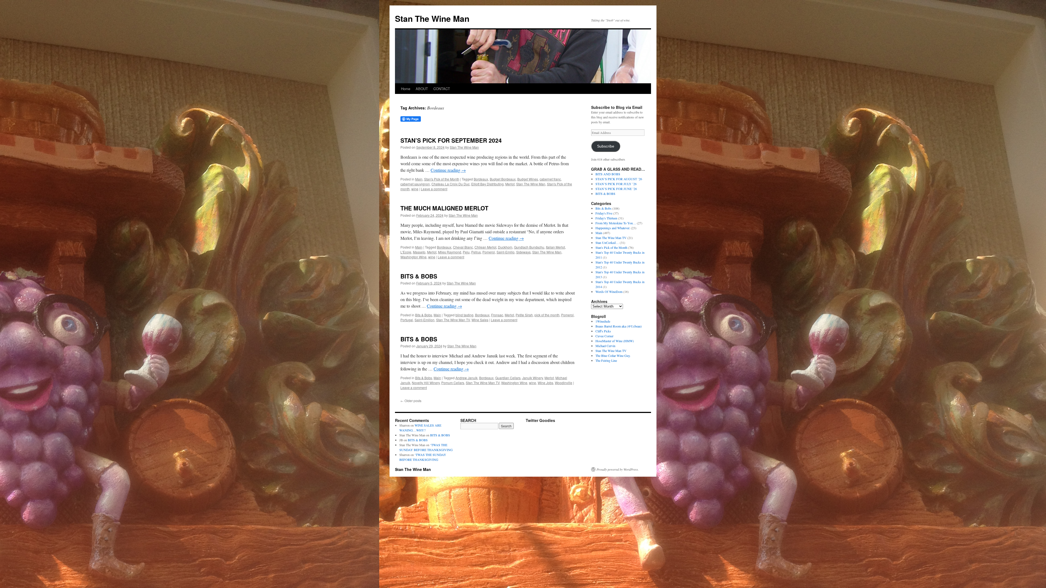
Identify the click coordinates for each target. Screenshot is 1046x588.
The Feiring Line (606, 360)
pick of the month (547, 315)
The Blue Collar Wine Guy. (613, 355)
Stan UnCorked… (607, 242)
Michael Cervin (605, 346)
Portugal (406, 319)
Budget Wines (527, 179)
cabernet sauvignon (415, 184)
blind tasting (464, 315)
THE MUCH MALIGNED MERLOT (444, 208)
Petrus (476, 252)
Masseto (419, 252)
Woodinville (563, 382)
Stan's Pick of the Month (441, 179)
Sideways (523, 252)
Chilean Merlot (485, 247)
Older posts (410, 400)
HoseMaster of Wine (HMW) (614, 341)
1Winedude (602, 321)
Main (418, 179)
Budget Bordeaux (503, 179)
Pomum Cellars (452, 382)
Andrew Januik (466, 377)
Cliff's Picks (603, 331)
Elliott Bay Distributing (487, 184)
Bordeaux (481, 179)
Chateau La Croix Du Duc (450, 184)
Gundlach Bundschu (529, 247)
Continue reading (448, 170)
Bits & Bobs (423, 315)
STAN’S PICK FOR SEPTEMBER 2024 (451, 140)
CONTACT (441, 88)
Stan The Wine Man (432, 18)
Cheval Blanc (463, 247)
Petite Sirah (524, 315)
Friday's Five (603, 213)
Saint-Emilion (424, 319)
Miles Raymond (449, 252)
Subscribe (605, 146)
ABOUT (422, 88)
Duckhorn (505, 247)
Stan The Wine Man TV (453, 319)
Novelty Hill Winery (426, 382)
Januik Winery (532, 377)
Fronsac (497, 315)
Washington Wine (413, 257)
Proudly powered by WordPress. (618, 469)
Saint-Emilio (506, 252)
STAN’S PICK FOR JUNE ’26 (616, 188)
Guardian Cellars (508, 377)
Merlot (510, 184)
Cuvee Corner (604, 336)
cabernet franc (550, 179)
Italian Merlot (555, 247)
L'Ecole (405, 252)
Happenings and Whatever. (612, 228)
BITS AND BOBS (607, 174)
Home (405, 88)
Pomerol (488, 252)
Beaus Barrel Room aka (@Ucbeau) (618, 326)
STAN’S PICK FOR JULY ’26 (616, 184)
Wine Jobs (545, 382)
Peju (466, 252)
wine (414, 188)
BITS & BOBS (418, 276)
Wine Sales (480, 319)
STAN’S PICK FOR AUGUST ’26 (618, 179)
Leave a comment (434, 188)
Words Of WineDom (608, 291)
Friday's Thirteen (606, 218)
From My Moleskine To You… (615, 223)
